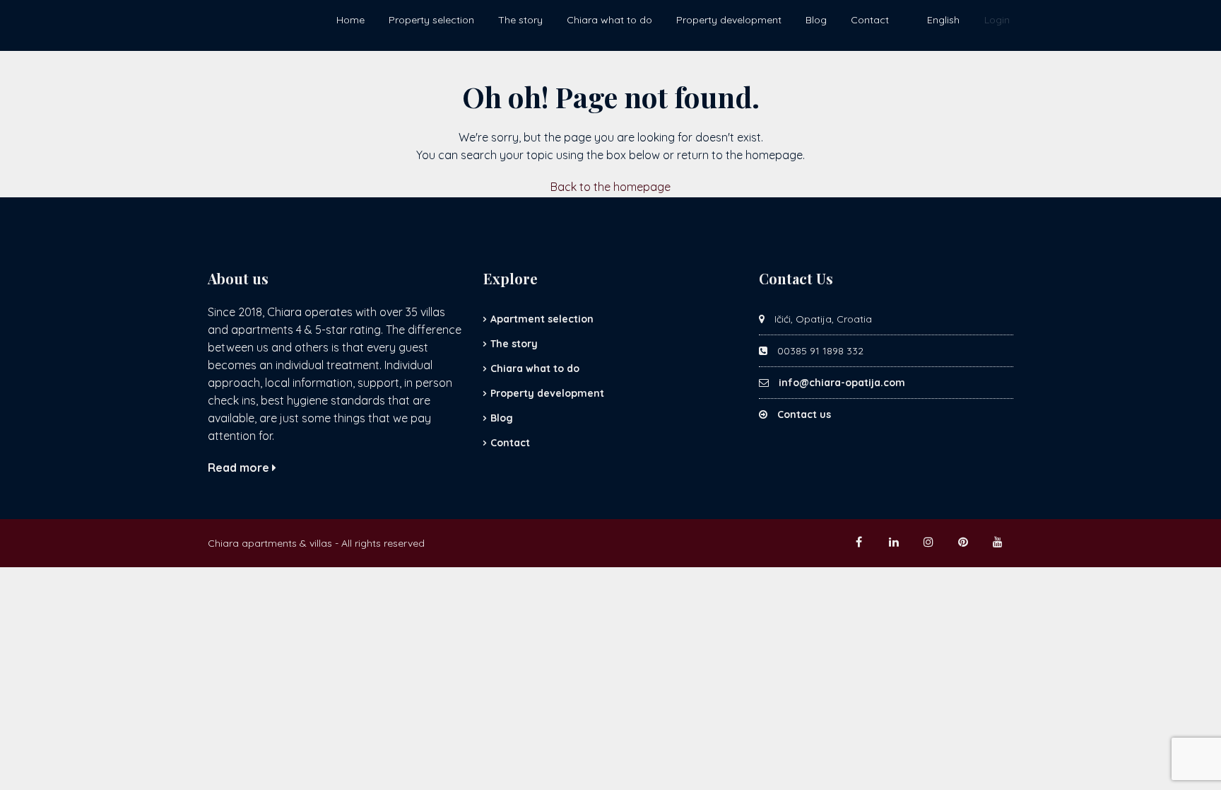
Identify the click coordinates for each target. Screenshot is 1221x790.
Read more (240, 467)
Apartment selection (542, 319)
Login (997, 19)
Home (350, 19)
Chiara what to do (609, 19)
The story (520, 19)
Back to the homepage (610, 187)
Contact (870, 19)
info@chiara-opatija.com (842, 382)
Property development (728, 19)
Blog (816, 19)
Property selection (431, 19)
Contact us (804, 414)
